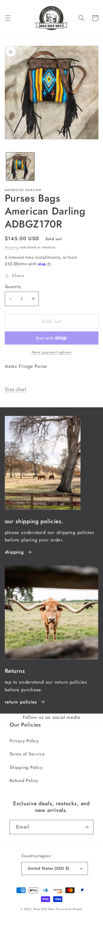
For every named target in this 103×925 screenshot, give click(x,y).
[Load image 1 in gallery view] (20, 167)
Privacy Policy (24, 741)
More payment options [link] (52, 352)
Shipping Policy (26, 767)
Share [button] (18, 275)
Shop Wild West (44, 909)
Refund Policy (24, 780)
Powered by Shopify (69, 909)
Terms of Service (27, 754)
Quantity (13, 286)
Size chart (15, 389)
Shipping (12, 247)
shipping (14, 552)
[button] (8, 18)
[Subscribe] (86, 827)
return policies (21, 701)
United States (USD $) (48, 868)
